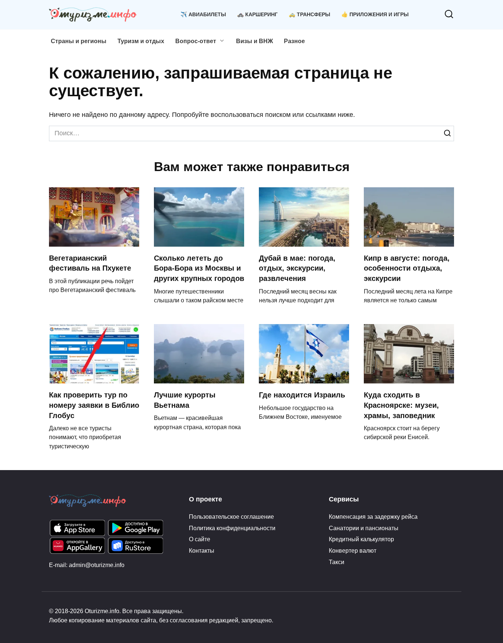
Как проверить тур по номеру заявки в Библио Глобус (94, 405)
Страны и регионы (78, 41)
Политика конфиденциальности (232, 528)
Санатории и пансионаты (363, 528)
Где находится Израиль (302, 395)
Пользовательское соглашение (231, 516)
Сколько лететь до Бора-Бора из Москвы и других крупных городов (199, 268)
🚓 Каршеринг (257, 14)
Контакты (201, 550)
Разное (294, 41)
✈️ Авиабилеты (203, 14)
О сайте (199, 539)
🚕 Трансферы (309, 14)
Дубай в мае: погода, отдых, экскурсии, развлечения (297, 268)
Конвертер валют (352, 550)
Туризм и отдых (140, 41)
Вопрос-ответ (195, 41)
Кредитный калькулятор (361, 539)
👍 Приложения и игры (375, 14)
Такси (336, 562)
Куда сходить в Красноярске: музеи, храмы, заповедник (401, 405)
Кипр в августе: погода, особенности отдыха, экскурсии (407, 268)
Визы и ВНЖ (254, 41)
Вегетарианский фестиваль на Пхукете (90, 263)
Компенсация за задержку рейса (373, 516)
